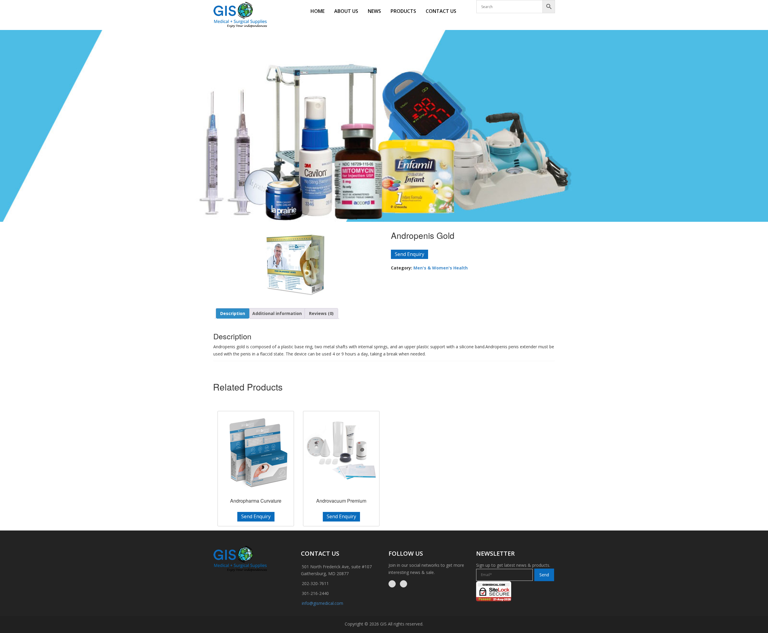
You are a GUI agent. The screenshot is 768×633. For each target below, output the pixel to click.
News (374, 11)
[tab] (233, 313)
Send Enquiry (409, 254)
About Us (346, 11)
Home (317, 11)
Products (403, 11)
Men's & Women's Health (440, 268)
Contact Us (441, 11)
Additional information (277, 313)
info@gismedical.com (322, 603)
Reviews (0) (321, 313)
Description (232, 313)
